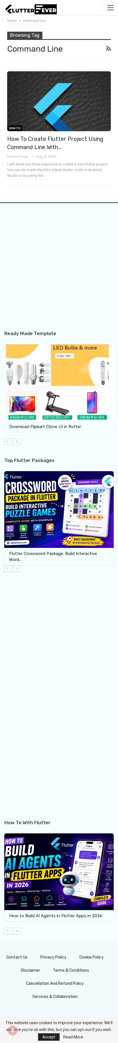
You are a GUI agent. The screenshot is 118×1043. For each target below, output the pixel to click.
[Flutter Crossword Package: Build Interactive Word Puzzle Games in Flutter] (59, 509)
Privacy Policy (53, 957)
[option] (59, 388)
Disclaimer (30, 970)
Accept (48, 1037)
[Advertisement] (59, 272)
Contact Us (16, 957)
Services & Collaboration (55, 996)
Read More (73, 1037)
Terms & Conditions (71, 970)
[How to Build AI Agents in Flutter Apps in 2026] (59, 871)
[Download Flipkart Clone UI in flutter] (59, 382)
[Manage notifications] (12, 1030)
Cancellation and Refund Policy (55, 983)
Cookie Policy (91, 957)
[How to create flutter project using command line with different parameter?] (59, 101)
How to (14, 128)
